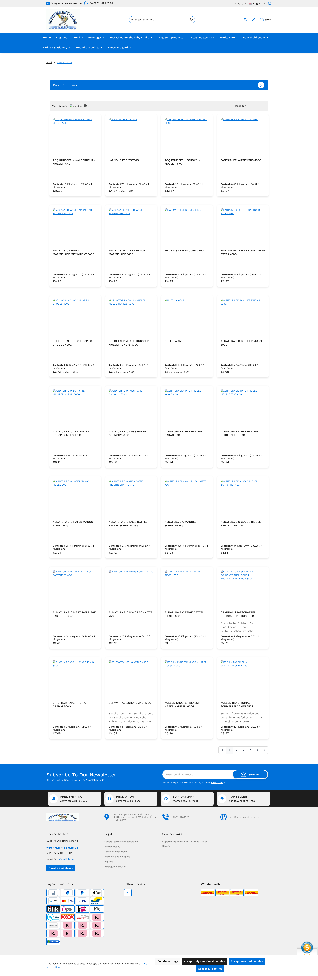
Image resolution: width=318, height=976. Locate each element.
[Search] (191, 19)
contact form (66, 859)
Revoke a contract (61, 867)
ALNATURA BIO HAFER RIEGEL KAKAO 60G (184, 433)
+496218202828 (180, 817)
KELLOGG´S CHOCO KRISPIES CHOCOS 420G (72, 342)
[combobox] (158, 19)
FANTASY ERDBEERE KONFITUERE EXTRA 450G (243, 252)
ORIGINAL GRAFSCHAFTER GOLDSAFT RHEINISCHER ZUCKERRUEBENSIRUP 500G (239, 614)
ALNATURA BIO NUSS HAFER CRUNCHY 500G (127, 433)
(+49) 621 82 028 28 (101, 3)
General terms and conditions (121, 841)
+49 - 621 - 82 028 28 (62, 847)
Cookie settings (168, 961)
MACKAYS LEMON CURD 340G (184, 250)
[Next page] (264, 750)
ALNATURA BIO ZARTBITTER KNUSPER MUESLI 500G (71, 433)
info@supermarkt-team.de (66, 3)
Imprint (108, 861)
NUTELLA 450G (174, 341)
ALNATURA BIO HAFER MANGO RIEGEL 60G (73, 523)
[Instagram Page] (269, 3)
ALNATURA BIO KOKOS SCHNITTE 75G (130, 614)
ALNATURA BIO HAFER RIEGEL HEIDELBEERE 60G (240, 433)
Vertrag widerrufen (115, 866)
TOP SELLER (242, 798)
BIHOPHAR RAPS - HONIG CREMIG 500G (69, 704)
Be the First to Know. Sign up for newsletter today (75, 780)
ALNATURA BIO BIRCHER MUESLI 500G (242, 342)
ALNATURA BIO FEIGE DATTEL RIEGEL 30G (184, 614)
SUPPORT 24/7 (185, 798)
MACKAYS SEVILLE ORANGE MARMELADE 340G (127, 252)
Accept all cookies (210, 968)
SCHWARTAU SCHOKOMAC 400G (130, 702)
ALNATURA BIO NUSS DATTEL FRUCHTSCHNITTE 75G (128, 523)
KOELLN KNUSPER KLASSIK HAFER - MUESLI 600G (183, 704)
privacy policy (217, 782)
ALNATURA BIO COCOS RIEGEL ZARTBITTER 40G (241, 523)
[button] (159, 85)
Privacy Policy (112, 846)
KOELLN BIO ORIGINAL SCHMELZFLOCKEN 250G (237, 704)
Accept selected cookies (247, 961)
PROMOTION (128, 798)
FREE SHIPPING (73, 798)
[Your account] (254, 19)
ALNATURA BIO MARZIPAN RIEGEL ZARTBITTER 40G (75, 614)
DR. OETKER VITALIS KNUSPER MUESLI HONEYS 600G (129, 342)
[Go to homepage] (63, 19)
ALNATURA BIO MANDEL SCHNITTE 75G (180, 523)
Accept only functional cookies (204, 961)
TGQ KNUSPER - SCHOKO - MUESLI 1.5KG (182, 162)
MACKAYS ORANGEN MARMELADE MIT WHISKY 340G (73, 252)
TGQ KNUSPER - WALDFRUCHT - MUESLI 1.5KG (74, 162)
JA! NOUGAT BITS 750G (124, 160)
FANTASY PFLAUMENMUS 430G (241, 160)
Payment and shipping (117, 856)
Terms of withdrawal (116, 851)
